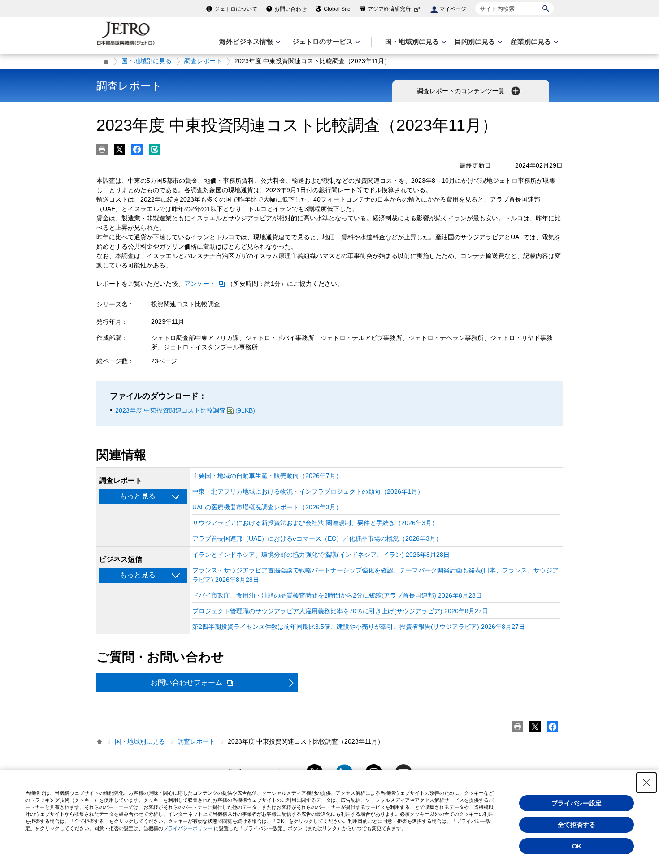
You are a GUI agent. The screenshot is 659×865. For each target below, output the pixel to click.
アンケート (200, 283)
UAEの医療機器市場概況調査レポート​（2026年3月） (267, 507)
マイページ (452, 9)
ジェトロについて (235, 9)
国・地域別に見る (146, 61)
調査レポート (203, 61)
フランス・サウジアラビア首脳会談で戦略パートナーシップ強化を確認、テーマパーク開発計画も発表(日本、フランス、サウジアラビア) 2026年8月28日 (375, 575)
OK (576, 846)
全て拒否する (576, 824)
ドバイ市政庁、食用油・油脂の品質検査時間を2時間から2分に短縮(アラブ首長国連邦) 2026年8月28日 (337, 595)
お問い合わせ (290, 9)
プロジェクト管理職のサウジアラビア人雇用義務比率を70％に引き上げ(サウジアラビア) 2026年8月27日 (340, 611)
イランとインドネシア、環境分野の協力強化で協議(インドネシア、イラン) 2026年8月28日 (321, 554)
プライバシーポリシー (187, 828)
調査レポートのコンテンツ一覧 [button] (462, 91)
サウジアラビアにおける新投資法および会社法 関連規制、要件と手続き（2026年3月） (315, 522)
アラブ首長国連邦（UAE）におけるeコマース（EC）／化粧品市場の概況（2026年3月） (317, 538)
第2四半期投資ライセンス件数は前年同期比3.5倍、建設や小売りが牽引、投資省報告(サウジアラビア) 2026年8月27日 (358, 626)
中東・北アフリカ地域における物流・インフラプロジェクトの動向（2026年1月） (308, 491)
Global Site (337, 9)
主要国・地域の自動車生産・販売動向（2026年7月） (267, 475)
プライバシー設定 (576, 803)
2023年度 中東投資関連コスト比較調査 (185, 410)
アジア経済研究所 (389, 9)
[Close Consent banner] (646, 782)
